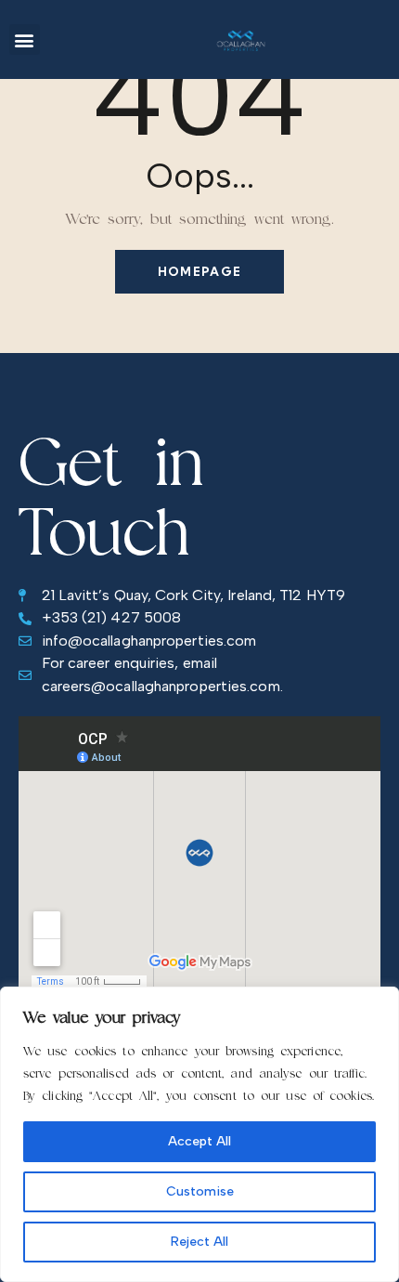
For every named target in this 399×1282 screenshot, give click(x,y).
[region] (199, 1134)
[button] (24, 39)
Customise (200, 1191)
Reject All (199, 1241)
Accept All (199, 1141)
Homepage (199, 271)
